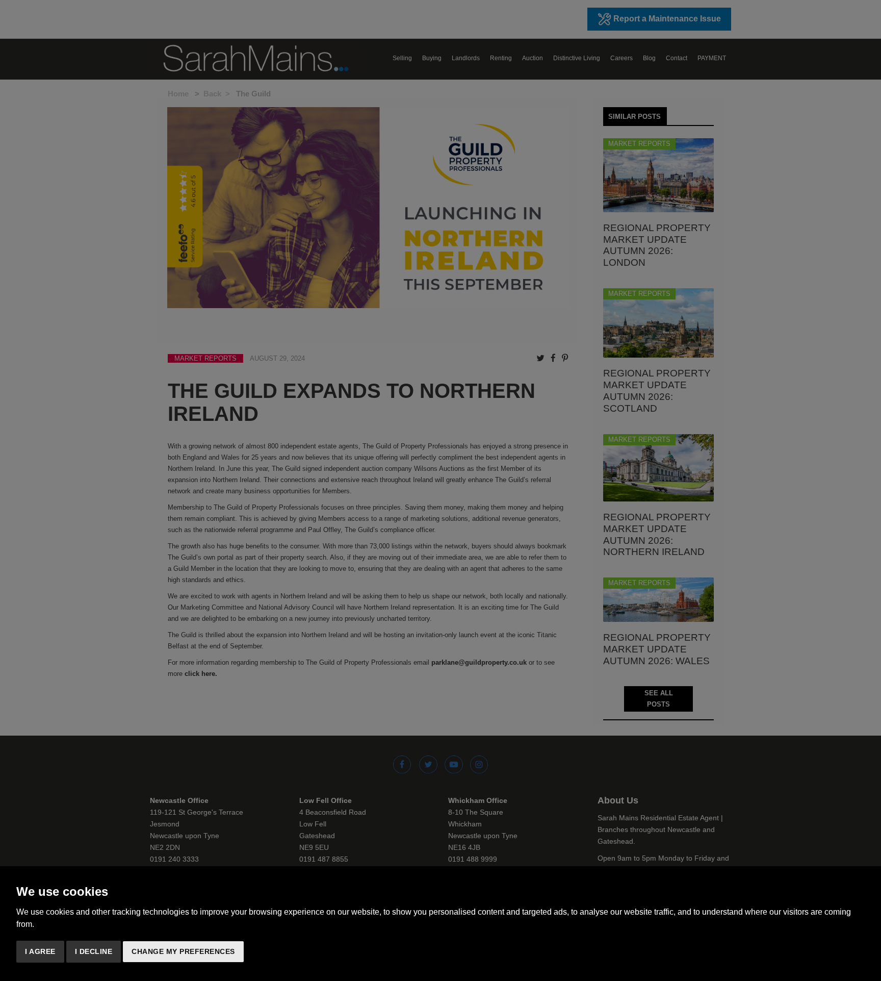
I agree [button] (40, 951)
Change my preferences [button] (183, 951)
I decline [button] (94, 951)
